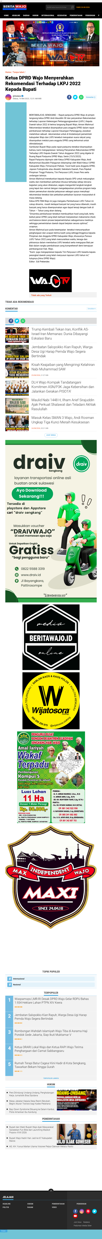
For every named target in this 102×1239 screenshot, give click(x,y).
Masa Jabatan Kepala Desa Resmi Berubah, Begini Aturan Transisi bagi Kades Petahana (29, 1102)
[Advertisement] (51, 949)
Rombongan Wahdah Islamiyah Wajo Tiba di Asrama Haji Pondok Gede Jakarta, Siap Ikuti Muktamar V (51, 1033)
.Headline (16, 15)
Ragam (30, 1207)
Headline (6, 1204)
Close (3, 1231)
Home (6, 15)
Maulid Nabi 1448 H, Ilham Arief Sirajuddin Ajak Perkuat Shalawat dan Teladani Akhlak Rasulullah (63, 404)
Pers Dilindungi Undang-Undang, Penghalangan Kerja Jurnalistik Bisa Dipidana (31, 1094)
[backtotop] (51, 1191)
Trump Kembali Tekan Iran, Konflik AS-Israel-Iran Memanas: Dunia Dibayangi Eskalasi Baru (60, 333)
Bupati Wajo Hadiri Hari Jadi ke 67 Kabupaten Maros (30, 1139)
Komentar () (90, 97)
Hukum (35, 15)
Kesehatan (62, 15)
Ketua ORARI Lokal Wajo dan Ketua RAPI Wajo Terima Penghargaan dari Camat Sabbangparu (49, 1049)
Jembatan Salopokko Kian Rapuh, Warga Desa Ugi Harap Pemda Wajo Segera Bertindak (62, 351)
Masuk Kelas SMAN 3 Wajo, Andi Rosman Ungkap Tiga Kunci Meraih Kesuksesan (62, 420)
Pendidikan (90, 15)
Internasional (47, 15)
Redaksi (86, 1222)
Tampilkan (91, 309)
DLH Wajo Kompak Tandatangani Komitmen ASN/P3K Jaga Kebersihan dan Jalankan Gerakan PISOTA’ (62, 386)
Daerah (26, 15)
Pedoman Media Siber (83, 1226)
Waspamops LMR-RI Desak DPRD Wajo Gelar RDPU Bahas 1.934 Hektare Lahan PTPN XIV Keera (52, 1000)
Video (54, 1207)
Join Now (78, 1222)
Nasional (17, 985)
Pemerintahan (76, 15)
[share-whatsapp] (81, 97)
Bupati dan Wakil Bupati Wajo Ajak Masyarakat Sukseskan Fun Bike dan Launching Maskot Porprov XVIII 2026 (31, 1130)
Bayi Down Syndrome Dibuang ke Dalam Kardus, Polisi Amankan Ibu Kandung (31, 1110)
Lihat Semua (51, 435)
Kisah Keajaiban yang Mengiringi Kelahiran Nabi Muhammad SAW (63, 367)
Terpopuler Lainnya (51, 1078)
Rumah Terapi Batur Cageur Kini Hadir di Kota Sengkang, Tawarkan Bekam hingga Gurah (50, 1065)
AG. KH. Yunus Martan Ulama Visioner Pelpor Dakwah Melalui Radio (41, 1146)
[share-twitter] (75, 97)
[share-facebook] (69, 97)
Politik (6, 1207)
